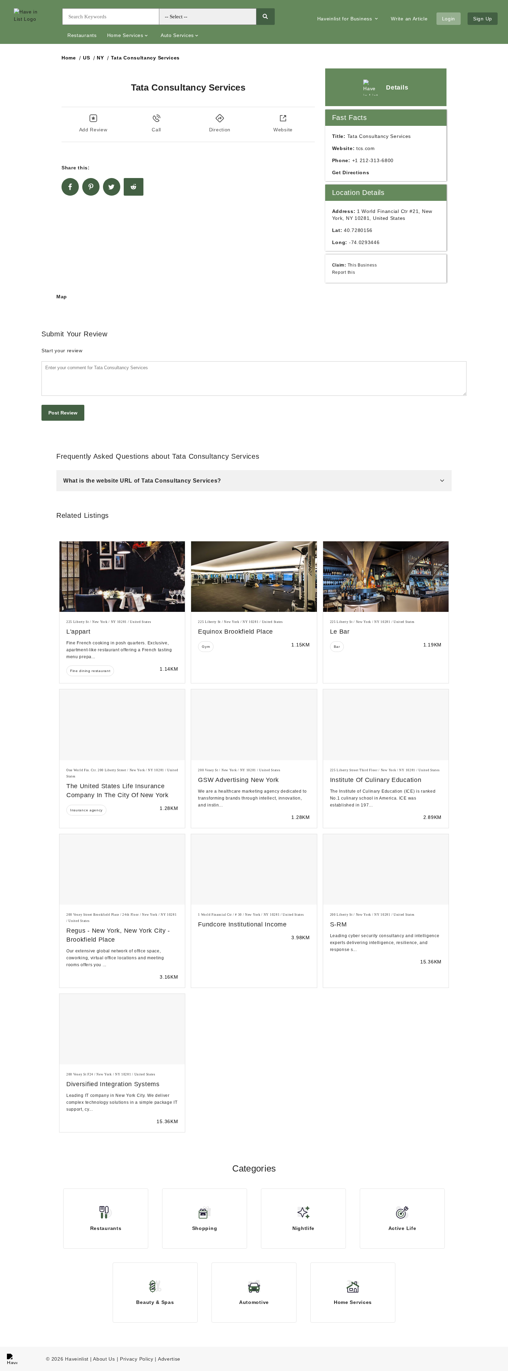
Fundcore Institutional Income (242, 924)
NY (100, 57)
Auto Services (177, 35)
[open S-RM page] (386, 869)
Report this (343, 272)
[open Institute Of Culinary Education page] (386, 724)
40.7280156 (358, 230)
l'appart (78, 631)
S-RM (338, 924)
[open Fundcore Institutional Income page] (254, 869)
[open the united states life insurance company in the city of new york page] (122, 724)
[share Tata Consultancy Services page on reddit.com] (133, 187)
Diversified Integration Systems (113, 1084)
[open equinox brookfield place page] (254, 576)
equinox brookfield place (235, 631)
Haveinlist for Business (345, 18)
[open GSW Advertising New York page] (254, 724)
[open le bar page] (386, 576)
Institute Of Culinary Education (376, 779)
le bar (340, 631)
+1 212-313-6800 (373, 160)
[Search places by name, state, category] (265, 16)
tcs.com (365, 148)
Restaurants (82, 35)
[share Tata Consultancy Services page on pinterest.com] (91, 187)
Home (69, 57)
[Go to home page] (33, 22)
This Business (362, 265)
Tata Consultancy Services (145, 57)
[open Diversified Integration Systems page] (122, 1029)
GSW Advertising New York (238, 779)
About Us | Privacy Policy (123, 1359)
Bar (337, 647)
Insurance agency (86, 810)
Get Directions (350, 172)
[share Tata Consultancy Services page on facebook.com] (70, 187)
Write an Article (409, 18)
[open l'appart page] (122, 576)
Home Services (125, 35)
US (86, 57)
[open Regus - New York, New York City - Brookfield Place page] (122, 869)
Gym (206, 647)
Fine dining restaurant (90, 671)
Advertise (169, 1359)
